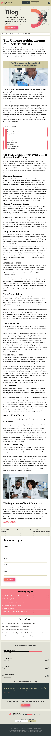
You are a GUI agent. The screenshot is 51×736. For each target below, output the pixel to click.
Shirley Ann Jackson (12, 142)
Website (6, 571)
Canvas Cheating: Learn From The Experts (14, 611)
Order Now (26, 3)
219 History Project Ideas (9, 608)
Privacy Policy (29, 728)
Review (27, 726)
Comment (6, 546)
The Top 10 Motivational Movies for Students (15, 629)
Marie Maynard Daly (12, 148)
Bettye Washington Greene (14, 134)
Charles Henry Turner (13, 146)
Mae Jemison (10, 144)
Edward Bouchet (11, 140)
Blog (12, 12)
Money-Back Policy (37, 728)
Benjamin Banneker (12, 129)
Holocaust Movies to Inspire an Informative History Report (19, 623)
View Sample (8, 652)
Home (3, 33)
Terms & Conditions (14, 728)
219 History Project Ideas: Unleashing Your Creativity (17, 636)
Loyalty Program (22, 728)
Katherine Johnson (12, 136)
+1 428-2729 (32, 714)
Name (6, 558)
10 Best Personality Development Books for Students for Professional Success (24, 633)
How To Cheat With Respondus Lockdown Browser (17, 595)
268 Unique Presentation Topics (11, 605)
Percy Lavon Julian (12, 138)
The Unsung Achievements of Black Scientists (15, 626)
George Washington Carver (14, 131)
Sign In (36, 3)
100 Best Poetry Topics (8, 599)
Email (6, 564)
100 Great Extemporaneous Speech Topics (14, 602)
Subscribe (32, 721)
